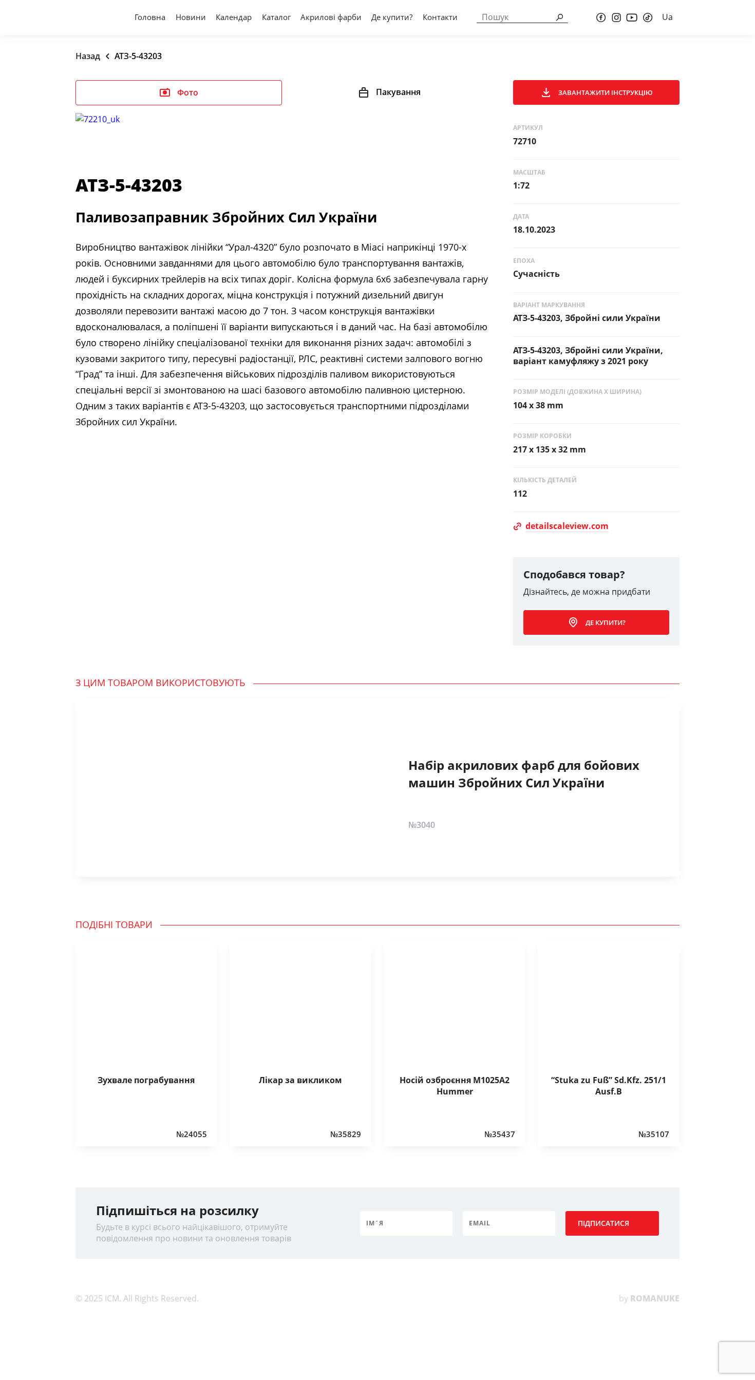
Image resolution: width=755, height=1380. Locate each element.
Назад (88, 56)
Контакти (440, 17)
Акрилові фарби (331, 17)
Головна (150, 17)
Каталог (276, 17)
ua (667, 17)
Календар (234, 17)
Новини (191, 17)
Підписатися (603, 1223)
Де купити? (391, 17)
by (649, 1298)
